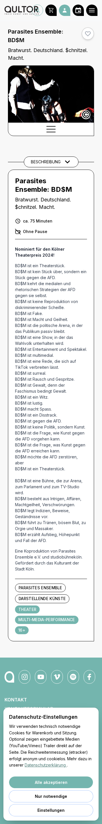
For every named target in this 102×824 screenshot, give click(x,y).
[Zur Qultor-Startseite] (9, 677)
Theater (27, 609)
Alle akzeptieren (51, 782)
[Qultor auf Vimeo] (57, 677)
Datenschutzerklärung (46, 765)
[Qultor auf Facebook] (89, 677)
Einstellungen (51, 810)
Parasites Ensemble (40, 588)
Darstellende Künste (42, 598)
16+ (21, 630)
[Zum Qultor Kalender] (78, 10)
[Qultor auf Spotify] (73, 677)
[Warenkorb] (51, 10)
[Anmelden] (64, 10)
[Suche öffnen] (37, 10)
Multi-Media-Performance (46, 619)
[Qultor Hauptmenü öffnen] (91, 10)
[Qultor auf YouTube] (40, 677)
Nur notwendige (51, 796)
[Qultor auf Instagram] (24, 677)
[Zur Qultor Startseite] (18, 10)
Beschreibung (46, 161)
